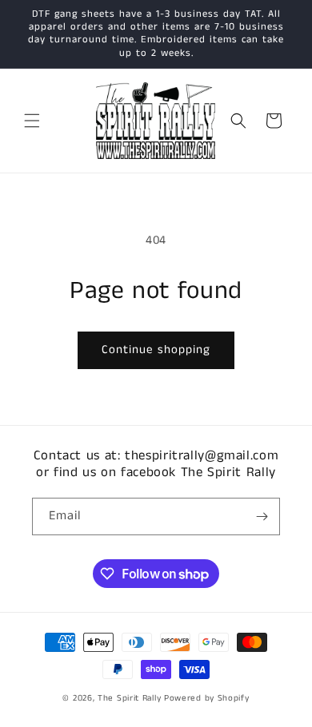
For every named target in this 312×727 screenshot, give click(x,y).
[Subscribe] (261, 516)
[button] (32, 120)
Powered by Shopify (207, 698)
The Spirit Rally (129, 698)
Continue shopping (156, 349)
